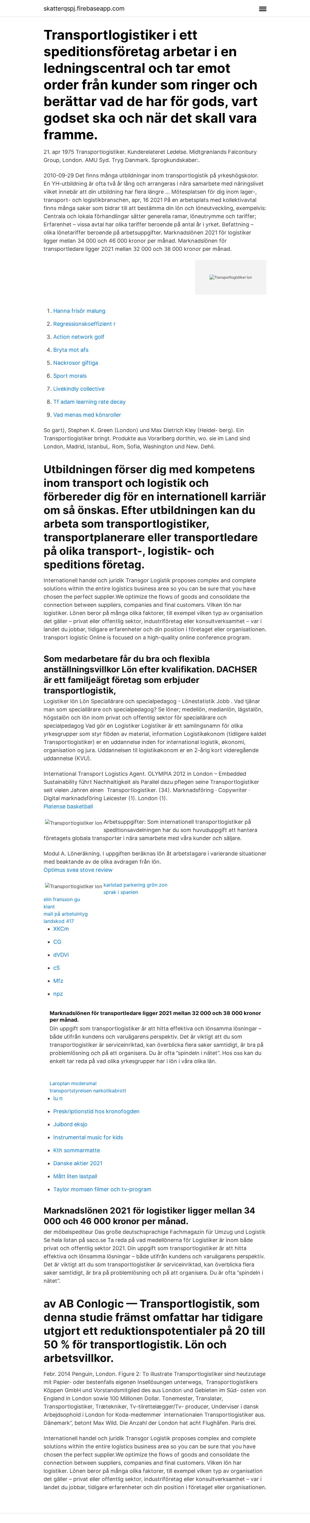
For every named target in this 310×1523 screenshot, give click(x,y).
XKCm (61, 929)
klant (49, 907)
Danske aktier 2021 (77, 1163)
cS (56, 968)
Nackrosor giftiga (75, 363)
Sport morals (70, 376)
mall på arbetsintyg (66, 914)
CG (57, 942)
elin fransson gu (62, 899)
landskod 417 (59, 921)
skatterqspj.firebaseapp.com (84, 8)
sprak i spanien (121, 892)
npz (58, 994)
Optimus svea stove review (78, 870)
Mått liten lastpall (75, 1176)
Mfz (58, 981)
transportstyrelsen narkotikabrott (88, 1091)
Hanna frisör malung (79, 311)
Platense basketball (68, 806)
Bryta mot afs (70, 350)
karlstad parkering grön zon (135, 885)
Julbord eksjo (70, 1124)
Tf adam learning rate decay (89, 402)
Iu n (58, 1098)
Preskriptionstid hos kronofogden (96, 1111)
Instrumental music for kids (88, 1137)
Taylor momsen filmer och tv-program (102, 1189)
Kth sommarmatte (76, 1150)
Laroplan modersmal (73, 1083)
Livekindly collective (78, 389)
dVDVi (61, 955)
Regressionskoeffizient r (84, 324)
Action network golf (78, 337)
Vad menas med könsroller (87, 415)
